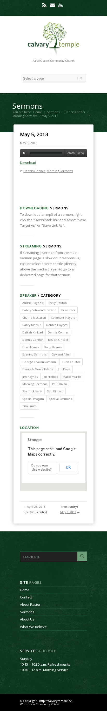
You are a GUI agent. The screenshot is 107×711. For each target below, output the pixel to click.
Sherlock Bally (32, 391)
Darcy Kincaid (31, 325)
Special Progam (33, 399)
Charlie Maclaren (34, 317)
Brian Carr (68, 310)
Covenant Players (63, 317)
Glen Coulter (71, 362)
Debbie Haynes (56, 325)
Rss (44, 5)
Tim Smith (29, 406)
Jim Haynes (30, 377)
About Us (27, 619)
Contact (26, 597)
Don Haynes (30, 347)
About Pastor (30, 604)
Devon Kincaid (58, 339)
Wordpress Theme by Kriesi (39, 704)
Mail (52, 5)
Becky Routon (57, 303)
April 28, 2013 (36, 506)
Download (28, 162)
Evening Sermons (34, 354)
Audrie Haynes (32, 303)
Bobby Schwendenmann (39, 310)
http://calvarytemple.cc (55, 701)
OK (68, 467)
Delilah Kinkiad (32, 332)
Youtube (60, 5)
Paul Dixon (59, 384)
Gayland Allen (61, 354)
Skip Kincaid (55, 391)
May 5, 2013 (34, 134)
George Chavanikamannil (39, 362)
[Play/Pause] (24, 153)
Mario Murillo (72, 377)
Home (37, 112)
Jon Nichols (50, 377)
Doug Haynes (53, 347)
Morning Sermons (24, 116)
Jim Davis (64, 369)
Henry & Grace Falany (37, 369)
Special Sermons (60, 399)
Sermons (27, 106)
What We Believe (33, 626)
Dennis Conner (75, 112)
